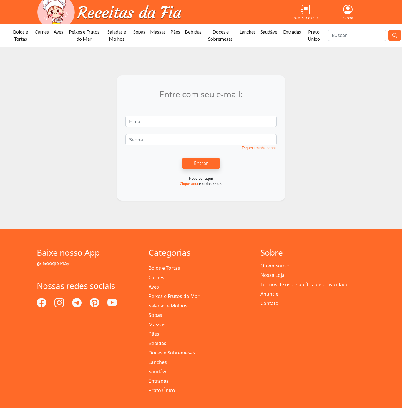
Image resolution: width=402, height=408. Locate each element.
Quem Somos (275, 265)
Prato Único (314, 35)
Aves (58, 31)
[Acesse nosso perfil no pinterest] (95, 302)
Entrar (201, 163)
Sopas (139, 31)
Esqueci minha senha (259, 147)
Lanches (248, 31)
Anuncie (269, 294)
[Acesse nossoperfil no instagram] (59, 302)
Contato (269, 303)
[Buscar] (394, 35)
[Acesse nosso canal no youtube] (112, 302)
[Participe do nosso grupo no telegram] (77, 302)
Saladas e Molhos (116, 35)
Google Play (56, 263)
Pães (175, 31)
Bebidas (193, 31)
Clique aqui (189, 183)
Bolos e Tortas (20, 35)
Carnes (42, 31)
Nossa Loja (272, 275)
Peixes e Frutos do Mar (84, 35)
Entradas (292, 31)
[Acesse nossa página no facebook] (42, 302)
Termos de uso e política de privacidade (304, 284)
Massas (158, 31)
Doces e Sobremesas (220, 35)
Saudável (269, 31)
